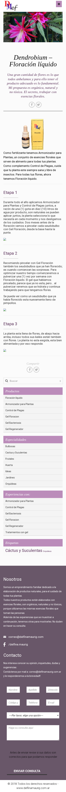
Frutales (9, 458)
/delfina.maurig (18, 644)
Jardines (10, 477)
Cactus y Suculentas (16, 452)
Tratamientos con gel (16, 532)
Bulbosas (10, 446)
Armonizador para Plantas (19, 404)
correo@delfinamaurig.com (25, 636)
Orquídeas (10, 483)
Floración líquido (14, 398)
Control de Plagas (14, 410)
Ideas (8, 471)
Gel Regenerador (14, 429)
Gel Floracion (12, 416)
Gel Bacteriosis (13, 422)
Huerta (9, 465)
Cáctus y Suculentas (23, 550)
